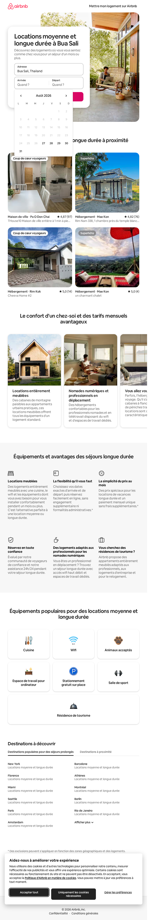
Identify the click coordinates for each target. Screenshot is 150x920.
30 (66, 143)
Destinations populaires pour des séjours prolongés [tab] (41, 752)
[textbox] (31, 84)
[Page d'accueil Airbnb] (18, 6)
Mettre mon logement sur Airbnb (113, 6)
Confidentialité (58, 913)
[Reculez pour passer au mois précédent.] (21, 96)
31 (20, 151)
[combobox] (48, 71)
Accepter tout (29, 892)
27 (43, 143)
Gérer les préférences (118, 892)
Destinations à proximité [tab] (96, 752)
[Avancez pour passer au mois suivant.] (66, 96)
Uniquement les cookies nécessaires (73, 894)
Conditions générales (84, 913)
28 (51, 143)
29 (58, 143)
